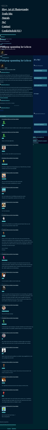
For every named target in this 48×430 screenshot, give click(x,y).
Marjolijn (3, 412)
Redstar (3, 368)
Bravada (9, 428)
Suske (3, 278)
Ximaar (3, 208)
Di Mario (3, 236)
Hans (3, 193)
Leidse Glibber (4, 164)
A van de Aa (4, 324)
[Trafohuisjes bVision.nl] (5, 72)
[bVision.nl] (2, 36)
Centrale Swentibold (4, 97)
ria (2, 338)
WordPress (14, 428)
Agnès (3, 291)
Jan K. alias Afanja (5, 311)
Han (2, 353)
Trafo (1, 44)
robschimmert (4, 260)
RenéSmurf (4, 178)
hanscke (3, 151)
